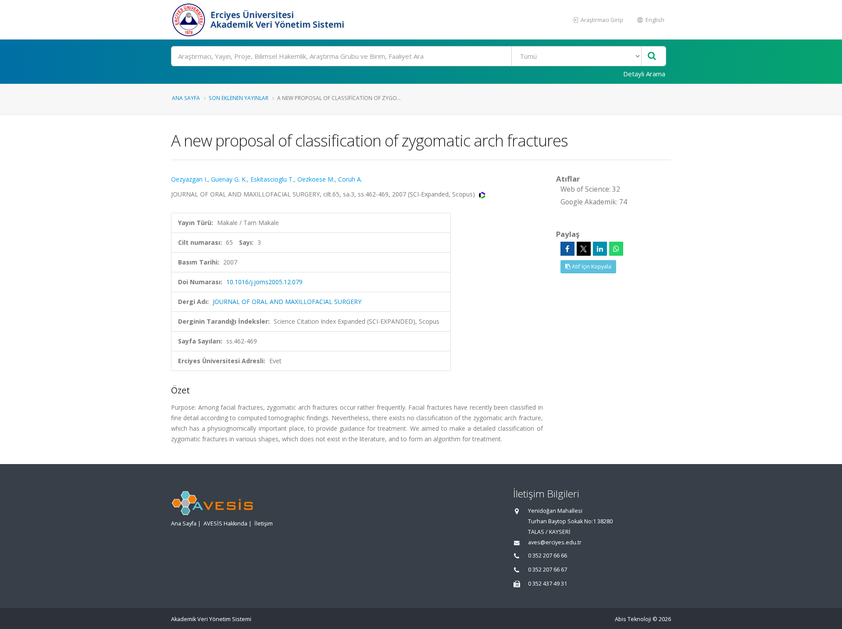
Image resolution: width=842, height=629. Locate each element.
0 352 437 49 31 (547, 583)
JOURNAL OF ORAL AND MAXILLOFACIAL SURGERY (287, 301)
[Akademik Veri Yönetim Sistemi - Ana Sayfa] (189, 19)
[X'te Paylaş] (584, 249)
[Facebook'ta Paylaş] (567, 249)
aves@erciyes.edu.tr (555, 542)
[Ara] (652, 56)
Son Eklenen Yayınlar (238, 97)
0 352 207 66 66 (547, 555)
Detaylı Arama (644, 73)
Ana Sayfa (186, 97)
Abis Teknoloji (633, 619)
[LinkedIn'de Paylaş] (600, 249)
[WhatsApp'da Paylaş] (616, 249)
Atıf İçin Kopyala (591, 266)
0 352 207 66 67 (547, 569)
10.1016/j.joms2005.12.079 (264, 282)
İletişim (263, 523)
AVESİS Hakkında (225, 523)
